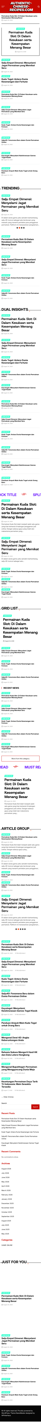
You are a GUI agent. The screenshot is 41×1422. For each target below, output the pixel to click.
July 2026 (5, 1173)
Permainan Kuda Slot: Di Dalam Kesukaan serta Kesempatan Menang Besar (19, 17)
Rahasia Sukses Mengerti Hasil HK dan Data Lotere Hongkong (19, 1053)
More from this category (20, 759)
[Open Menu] (3, 6)
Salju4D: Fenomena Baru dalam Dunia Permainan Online (20, 294)
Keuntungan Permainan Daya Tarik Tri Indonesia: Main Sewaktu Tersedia (19, 1084)
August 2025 (6, 1221)
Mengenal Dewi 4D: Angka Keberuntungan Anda (15, 1038)
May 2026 (5, 1182)
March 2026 (6, 1190)
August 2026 (6, 1169)
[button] (17, 228)
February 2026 (6, 1195)
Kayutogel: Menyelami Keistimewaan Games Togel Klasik (18, 156)
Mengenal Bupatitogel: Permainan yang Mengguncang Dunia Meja (19, 1068)
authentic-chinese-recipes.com (21, 6)
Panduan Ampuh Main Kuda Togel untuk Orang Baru (19, 172)
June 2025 (5, 1229)
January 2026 (6, 1199)
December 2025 (7, 1203)
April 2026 (5, 1186)
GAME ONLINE (20, 28)
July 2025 (5, 1225)
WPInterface (6, 1415)
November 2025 (7, 1208)
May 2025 (5, 1234)
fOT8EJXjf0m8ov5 (20, 953)
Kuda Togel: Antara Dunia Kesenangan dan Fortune (14, 80)
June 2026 (5, 1177)
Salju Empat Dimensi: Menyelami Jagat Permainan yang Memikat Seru (18, 65)
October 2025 (6, 1212)
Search (4, 1103)
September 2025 (7, 1216)
